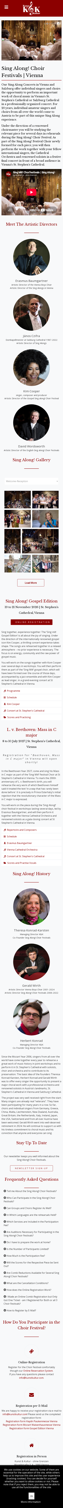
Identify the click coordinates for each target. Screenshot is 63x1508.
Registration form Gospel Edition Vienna (31, 1428)
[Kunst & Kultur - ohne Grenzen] (31, 8)
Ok (31, 1496)
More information (31, 1501)
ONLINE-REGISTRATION (31, 622)
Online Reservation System (38, 1370)
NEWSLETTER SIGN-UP (31, 1168)
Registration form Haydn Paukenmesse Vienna (31, 1421)
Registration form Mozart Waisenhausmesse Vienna (31, 1424)
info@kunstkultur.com (31, 1377)
